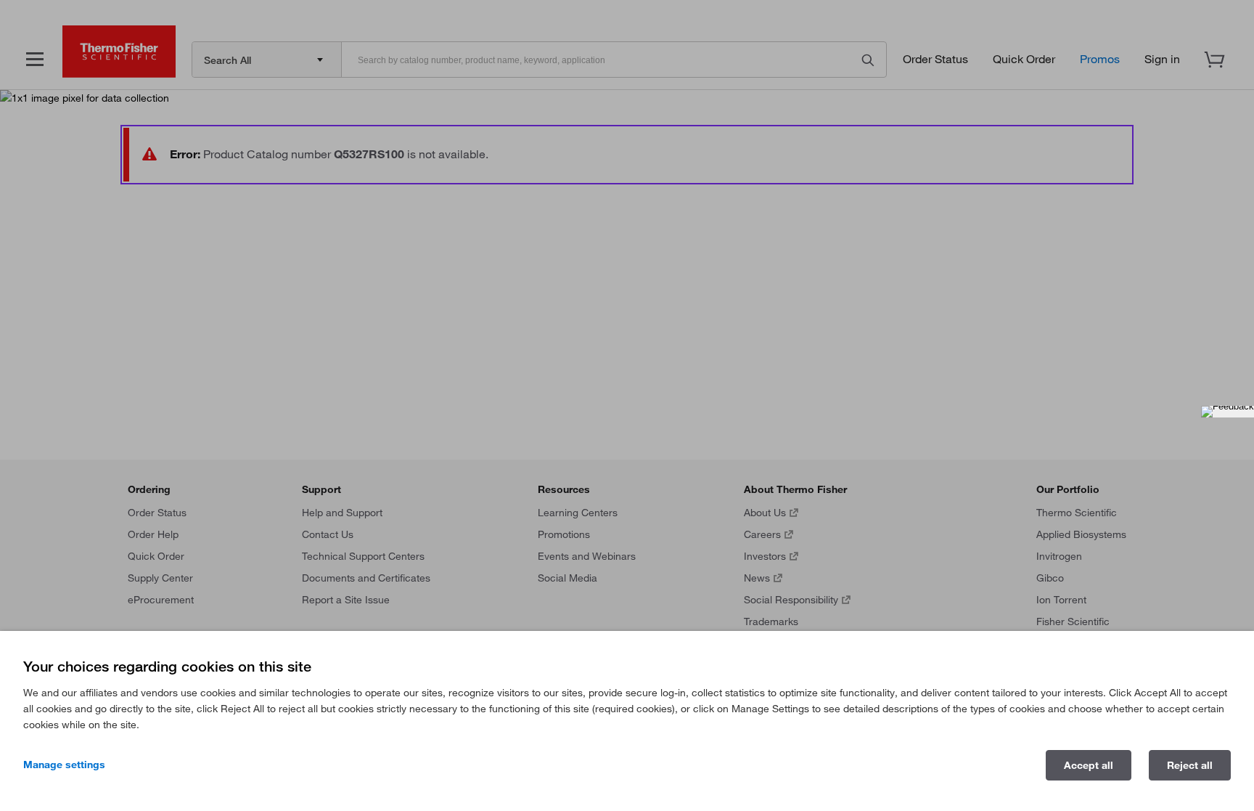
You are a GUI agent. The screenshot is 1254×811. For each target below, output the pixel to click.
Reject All (1190, 765)
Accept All (1088, 765)
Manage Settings (64, 764)
